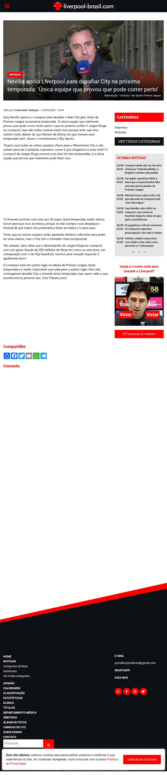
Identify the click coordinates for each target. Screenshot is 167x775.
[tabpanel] (139, 207)
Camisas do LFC (14, 727)
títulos (9, 707)
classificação (14, 693)
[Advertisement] (33, 188)
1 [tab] (133, 252)
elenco (8, 702)
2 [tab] (139, 252)
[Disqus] (55, 426)
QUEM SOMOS (12, 732)
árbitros (10, 717)
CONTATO (9, 737)
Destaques (10, 671)
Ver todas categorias (139, 141)
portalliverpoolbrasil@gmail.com (135, 663)
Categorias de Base (15, 666)
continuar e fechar (142, 759)
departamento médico (20, 712)
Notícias (120, 132)
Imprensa (121, 127)
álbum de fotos (15, 722)
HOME (7, 656)
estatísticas (13, 698)
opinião (9, 683)
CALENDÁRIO (12, 688)
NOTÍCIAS (9, 661)
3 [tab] (145, 252)
